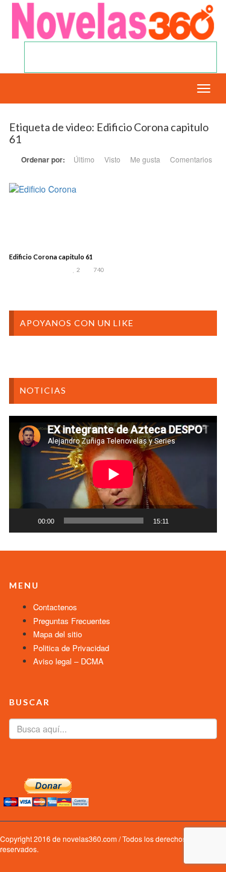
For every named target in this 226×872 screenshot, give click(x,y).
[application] (113, 474)
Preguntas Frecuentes (71, 620)
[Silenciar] (182, 521)
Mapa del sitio (57, 634)
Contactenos (55, 607)
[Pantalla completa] (201, 521)
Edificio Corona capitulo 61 (51, 257)
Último (84, 159)
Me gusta (145, 159)
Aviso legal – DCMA (68, 661)
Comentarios (191, 159)
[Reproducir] (25, 521)
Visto (112, 159)
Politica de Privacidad (71, 648)
